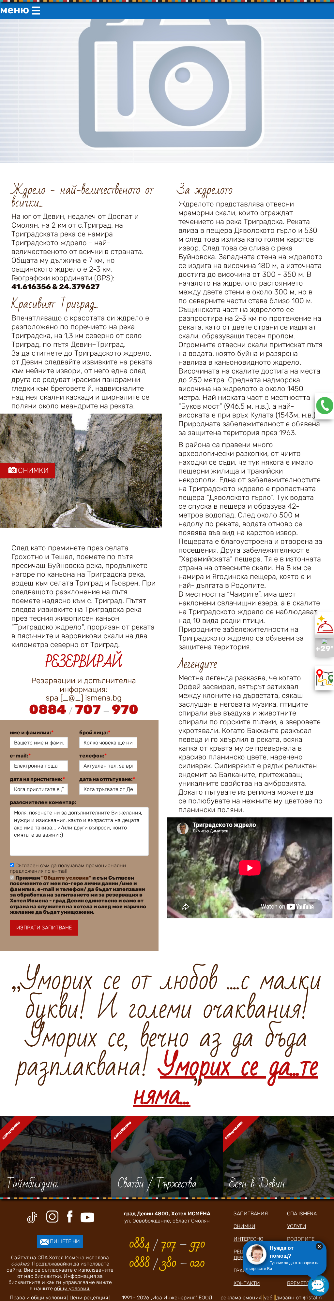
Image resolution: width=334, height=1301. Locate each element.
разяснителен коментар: (43, 802)
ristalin (312, 1297)
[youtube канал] (87, 1217)
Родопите (300, 1239)
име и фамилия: (31, 733)
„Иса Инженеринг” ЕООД (181, 1297)
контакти (247, 1283)
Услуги (296, 1226)
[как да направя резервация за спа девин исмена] (325, 413)
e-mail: (20, 756)
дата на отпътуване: (107, 779)
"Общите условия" (66, 878)
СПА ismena (302, 1213)
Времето (298, 1283)
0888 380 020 (167, 1263)
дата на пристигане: (37, 779)
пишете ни (64, 1241)
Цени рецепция (88, 1297)
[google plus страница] (53, 1216)
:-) (314, 1281)
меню (20, 10)
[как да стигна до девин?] (324, 684)
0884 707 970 (83, 709)
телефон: (93, 756)
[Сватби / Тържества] (166, 1156)
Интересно (249, 1239)
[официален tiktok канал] (32, 1217)
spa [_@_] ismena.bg (84, 697)
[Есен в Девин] (278, 1156)
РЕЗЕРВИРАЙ (83, 662)
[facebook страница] (69, 1216)
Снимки (244, 1226)
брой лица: (94, 733)
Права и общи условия (38, 1297)
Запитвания (251, 1213)
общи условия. (72, 1288)
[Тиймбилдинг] (55, 1156)
